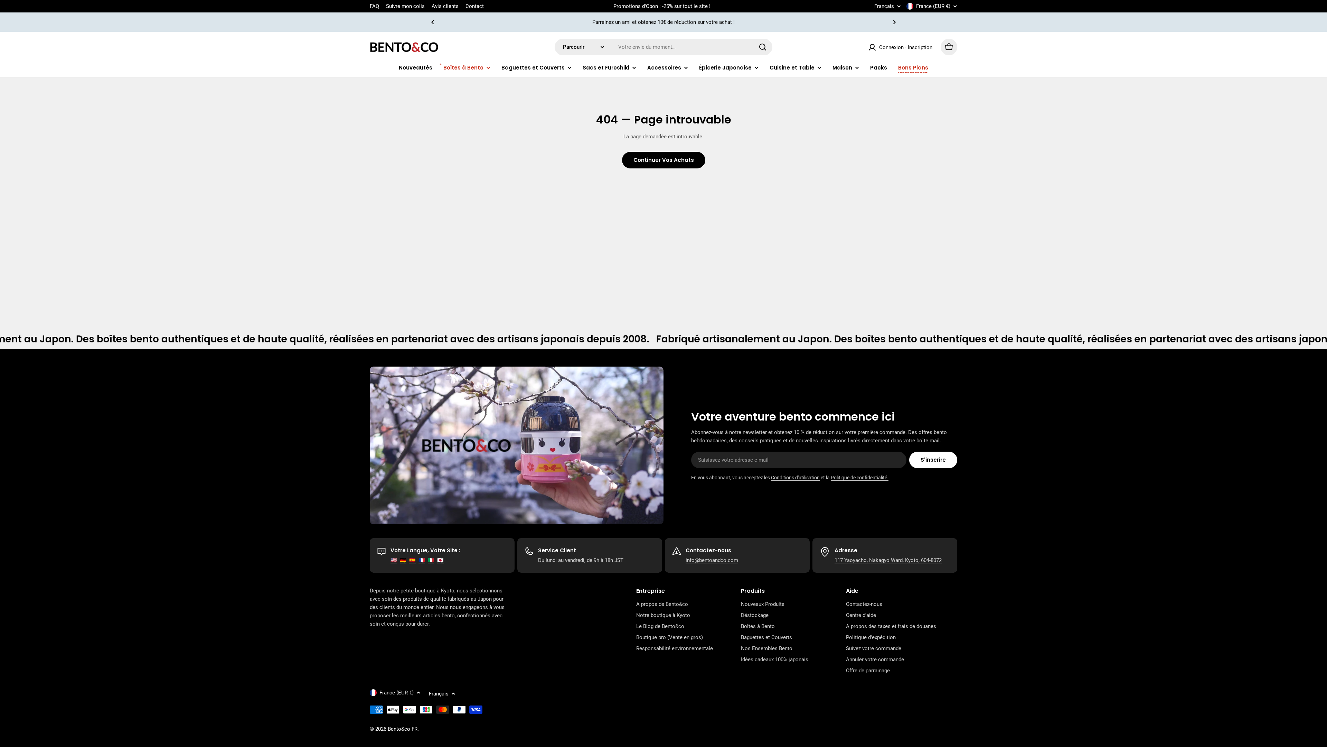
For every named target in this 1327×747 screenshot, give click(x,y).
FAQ (374, 6)
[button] (433, 22)
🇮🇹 (431, 560)
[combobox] (663, 47)
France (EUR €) (933, 6)
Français (884, 6)
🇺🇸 (393, 560)
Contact (474, 6)
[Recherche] (763, 47)
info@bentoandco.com (712, 560)
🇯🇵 (440, 560)
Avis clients (445, 6)
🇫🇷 (421, 560)
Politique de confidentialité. (859, 477)
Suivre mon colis (405, 6)
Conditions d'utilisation (795, 477)
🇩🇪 (403, 560)
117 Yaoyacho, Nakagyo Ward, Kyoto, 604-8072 (888, 560)
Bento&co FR (402, 729)
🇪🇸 (412, 560)
